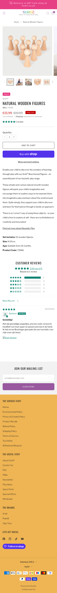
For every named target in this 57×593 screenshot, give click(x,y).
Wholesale (8, 499)
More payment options (28, 162)
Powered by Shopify (28, 586)
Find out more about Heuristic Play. (19, 228)
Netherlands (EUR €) (27, 561)
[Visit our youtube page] (22, 539)
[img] (9, 309)
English (27, 566)
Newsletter (8, 479)
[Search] (47, 13)
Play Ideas (7, 484)
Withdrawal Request (12, 445)
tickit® (5, 99)
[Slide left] (5, 82)
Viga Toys (7, 523)
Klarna (6, 407)
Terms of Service (11, 436)
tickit (5, 513)
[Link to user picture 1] (10, 343)
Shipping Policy (10, 431)
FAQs (5, 475)
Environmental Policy (12, 412)
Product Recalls (10, 421)
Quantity (7, 132)
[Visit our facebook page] (4, 539)
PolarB (6, 518)
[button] (9, 121)
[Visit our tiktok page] (16, 539)
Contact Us (8, 465)
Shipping (19, 116)
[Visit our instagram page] (10, 539)
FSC (5, 470)
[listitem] (28, 4)
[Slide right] (52, 82)
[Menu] (4, 13)
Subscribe (28, 387)
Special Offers (9, 494)
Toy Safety (8, 440)
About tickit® (9, 460)
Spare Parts (8, 489)
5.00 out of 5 (36, 268)
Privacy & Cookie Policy (14, 416)
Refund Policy (9, 426)
